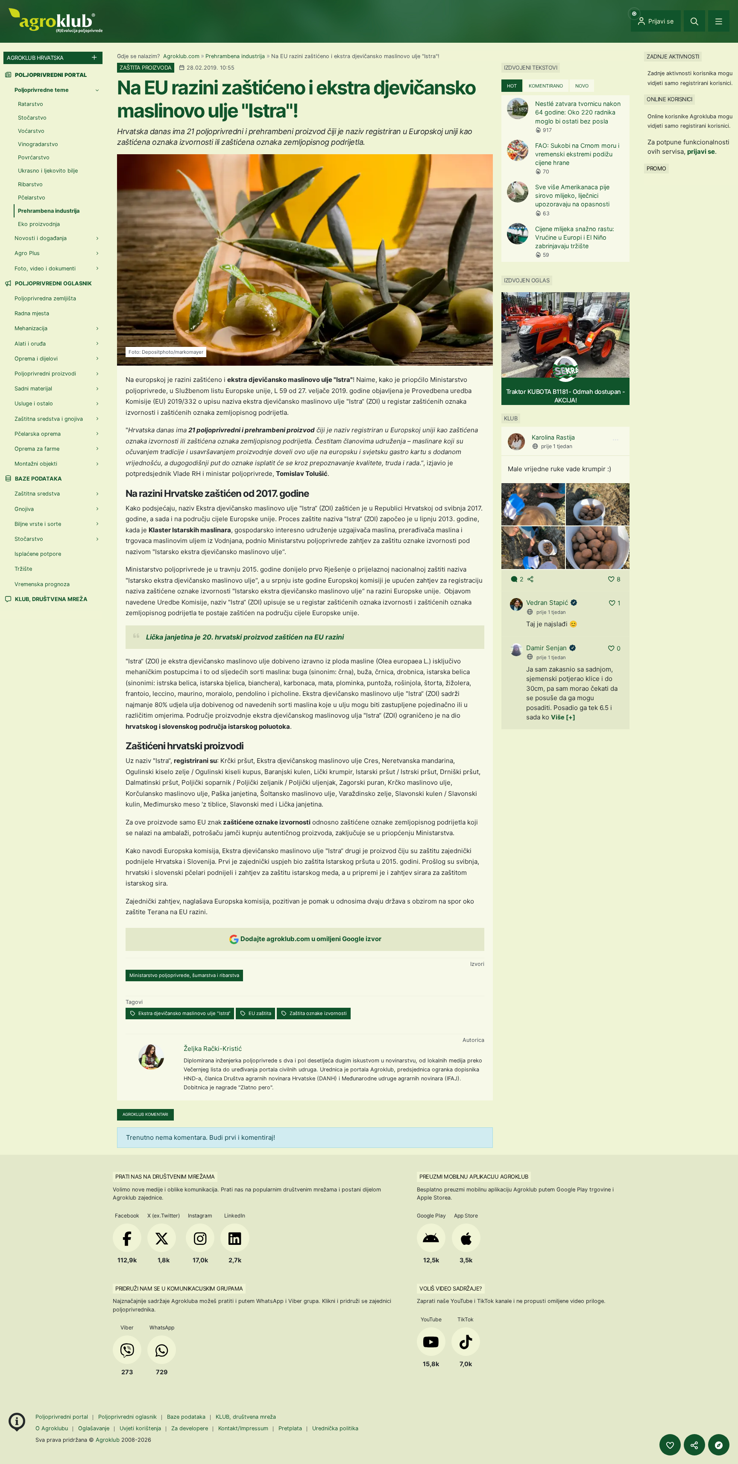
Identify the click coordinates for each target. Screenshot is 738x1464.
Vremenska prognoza (42, 584)
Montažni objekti (36, 464)
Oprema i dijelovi (36, 358)
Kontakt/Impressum (243, 1428)
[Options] (615, 440)
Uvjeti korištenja (140, 1428)
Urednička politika (335, 1428)
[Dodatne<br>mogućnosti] (718, 1444)
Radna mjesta (32, 313)
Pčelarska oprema (38, 434)
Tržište (23, 569)
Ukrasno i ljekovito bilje (48, 170)
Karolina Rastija (553, 437)
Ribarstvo (30, 184)
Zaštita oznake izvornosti (317, 1013)
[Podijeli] (694, 1444)
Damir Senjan (546, 648)
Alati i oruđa (30, 343)
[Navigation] (718, 21)
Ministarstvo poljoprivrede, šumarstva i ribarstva (184, 975)
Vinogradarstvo (38, 144)
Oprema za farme (37, 449)
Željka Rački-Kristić (213, 1048)
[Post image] (533, 504)
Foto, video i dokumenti (45, 268)
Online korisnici (669, 99)
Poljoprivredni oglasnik (53, 283)
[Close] (694, 21)
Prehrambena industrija (235, 56)
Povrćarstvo (34, 157)
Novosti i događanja (41, 238)
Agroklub (108, 1439)
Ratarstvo (30, 104)
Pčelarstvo (31, 197)
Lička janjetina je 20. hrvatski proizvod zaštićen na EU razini (245, 637)
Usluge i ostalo (34, 403)
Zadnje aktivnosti (673, 56)
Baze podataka (38, 478)
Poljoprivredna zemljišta (45, 298)
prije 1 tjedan (556, 446)
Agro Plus (27, 253)
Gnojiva (24, 509)
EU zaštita (259, 1013)
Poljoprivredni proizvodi (45, 373)
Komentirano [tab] (546, 86)
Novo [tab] (582, 86)
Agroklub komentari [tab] (145, 1114)
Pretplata (290, 1428)
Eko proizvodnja (39, 224)
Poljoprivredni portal (62, 1417)
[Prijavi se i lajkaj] (670, 1444)
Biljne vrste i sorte (38, 524)
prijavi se (701, 151)
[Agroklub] (55, 20)
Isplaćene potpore (38, 554)
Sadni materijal (33, 388)
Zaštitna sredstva (37, 493)
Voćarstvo (31, 131)
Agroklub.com (181, 56)
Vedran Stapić (547, 603)
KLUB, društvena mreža (51, 599)
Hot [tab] (512, 86)
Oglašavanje (93, 1428)
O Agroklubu (51, 1428)
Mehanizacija (31, 328)
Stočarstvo (32, 117)
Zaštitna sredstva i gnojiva (49, 419)
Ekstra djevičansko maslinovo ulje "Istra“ (183, 1013)
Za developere (189, 1428)
